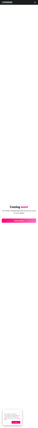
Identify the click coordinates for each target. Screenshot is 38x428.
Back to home (19, 220)
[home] (7, 2)
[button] (35, 2)
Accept (16, 422)
